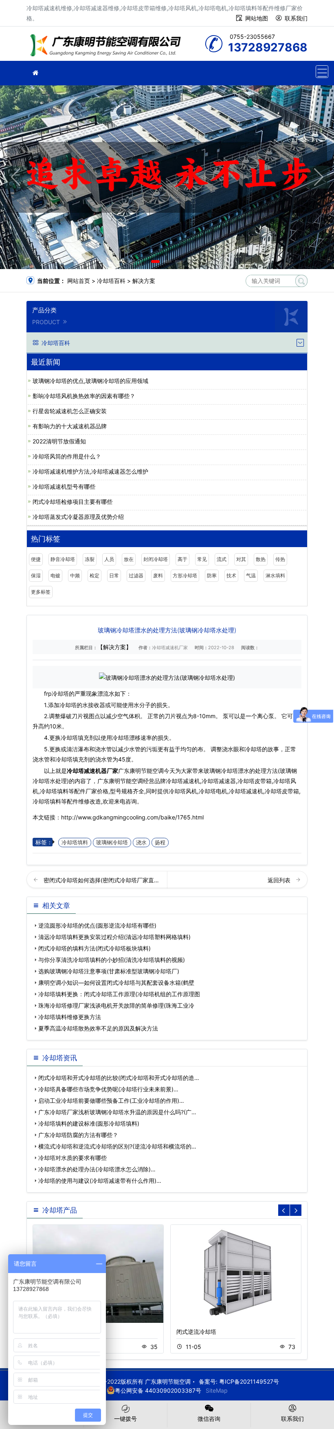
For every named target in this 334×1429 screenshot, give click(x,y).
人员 (109, 559)
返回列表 (280, 880)
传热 (280, 559)
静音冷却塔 (63, 559)
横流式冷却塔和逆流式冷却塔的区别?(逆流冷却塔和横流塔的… (117, 1146)
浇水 (141, 842)
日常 (114, 575)
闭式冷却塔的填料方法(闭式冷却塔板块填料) (94, 948)
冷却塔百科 (111, 280)
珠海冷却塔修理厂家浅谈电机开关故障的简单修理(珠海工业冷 (116, 1005)
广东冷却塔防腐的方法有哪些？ (78, 1134)
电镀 (55, 575)
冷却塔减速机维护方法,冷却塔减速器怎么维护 (90, 471)
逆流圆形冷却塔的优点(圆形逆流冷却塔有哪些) (97, 925)
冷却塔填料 (75, 842)
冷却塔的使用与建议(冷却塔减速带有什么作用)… (99, 1180)
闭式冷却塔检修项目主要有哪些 (72, 501)
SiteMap (217, 1390)
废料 (158, 575)
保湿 (36, 575)
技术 (231, 575)
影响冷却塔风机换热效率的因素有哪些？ (84, 395)
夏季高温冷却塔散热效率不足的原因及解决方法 (98, 1028)
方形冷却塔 (185, 575)
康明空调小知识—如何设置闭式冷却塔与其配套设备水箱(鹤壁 (116, 982)
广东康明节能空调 (107, 46)
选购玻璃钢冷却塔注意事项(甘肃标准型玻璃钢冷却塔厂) (108, 971)
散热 (261, 559)
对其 (241, 559)
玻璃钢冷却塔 (112, 842)
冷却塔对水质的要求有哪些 (72, 1157)
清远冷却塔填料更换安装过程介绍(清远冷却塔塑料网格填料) (114, 936)
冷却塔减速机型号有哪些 (64, 486)
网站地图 (256, 18)
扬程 (160, 842)
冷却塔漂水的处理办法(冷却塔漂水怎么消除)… (97, 1169)
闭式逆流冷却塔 (196, 1331)
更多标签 (41, 592)
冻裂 (89, 559)
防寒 (212, 575)
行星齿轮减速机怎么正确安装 (70, 410)
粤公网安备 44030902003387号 (158, 1390)
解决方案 (143, 280)
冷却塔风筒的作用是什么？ (67, 456)
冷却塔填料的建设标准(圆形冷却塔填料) (88, 1123)
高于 (182, 559)
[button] (155, 261)
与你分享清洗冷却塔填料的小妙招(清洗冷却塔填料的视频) (111, 959)
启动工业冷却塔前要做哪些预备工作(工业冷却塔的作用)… (111, 1100)
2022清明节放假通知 (59, 441)
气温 (251, 575)
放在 (129, 559)
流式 (221, 559)
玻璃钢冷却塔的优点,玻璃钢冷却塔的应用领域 (90, 380)
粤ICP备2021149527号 (249, 1381)
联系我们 (296, 18)
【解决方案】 (114, 646)
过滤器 (136, 575)
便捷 (36, 559)
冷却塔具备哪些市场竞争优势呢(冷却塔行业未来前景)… (108, 1089)
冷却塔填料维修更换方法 (69, 1016)
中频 (75, 575)
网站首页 (78, 280)
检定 (94, 575)
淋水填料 (275, 575)
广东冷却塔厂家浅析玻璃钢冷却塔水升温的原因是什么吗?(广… (117, 1111)
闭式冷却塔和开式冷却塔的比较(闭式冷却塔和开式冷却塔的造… (118, 1077)
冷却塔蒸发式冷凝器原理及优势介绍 (78, 516)
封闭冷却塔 (155, 559)
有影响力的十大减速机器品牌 (70, 426)
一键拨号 (125, 1418)
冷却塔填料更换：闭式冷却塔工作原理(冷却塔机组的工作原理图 (119, 994)
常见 (202, 559)
